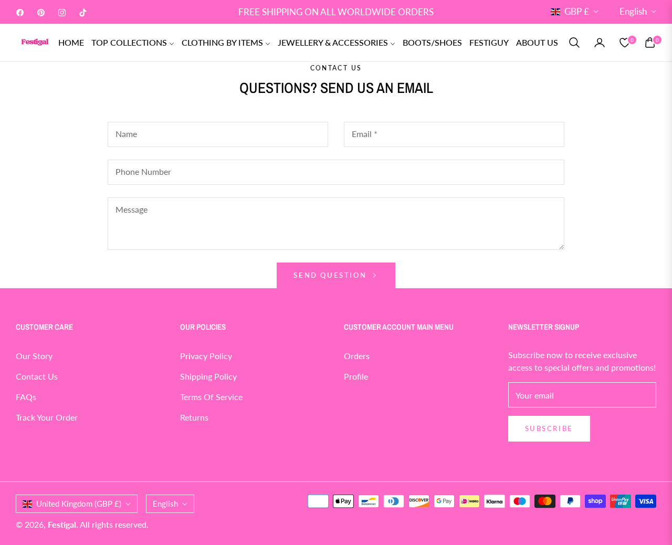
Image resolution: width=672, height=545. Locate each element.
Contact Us (37, 376)
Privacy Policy (206, 356)
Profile (356, 376)
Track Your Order (47, 417)
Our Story (34, 356)
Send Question (331, 275)
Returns (194, 417)
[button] (574, 42)
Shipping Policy (208, 376)
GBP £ (576, 11)
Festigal (62, 524)
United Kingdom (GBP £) (78, 503)
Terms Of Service (211, 397)
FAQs (26, 397)
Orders (357, 356)
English (633, 11)
